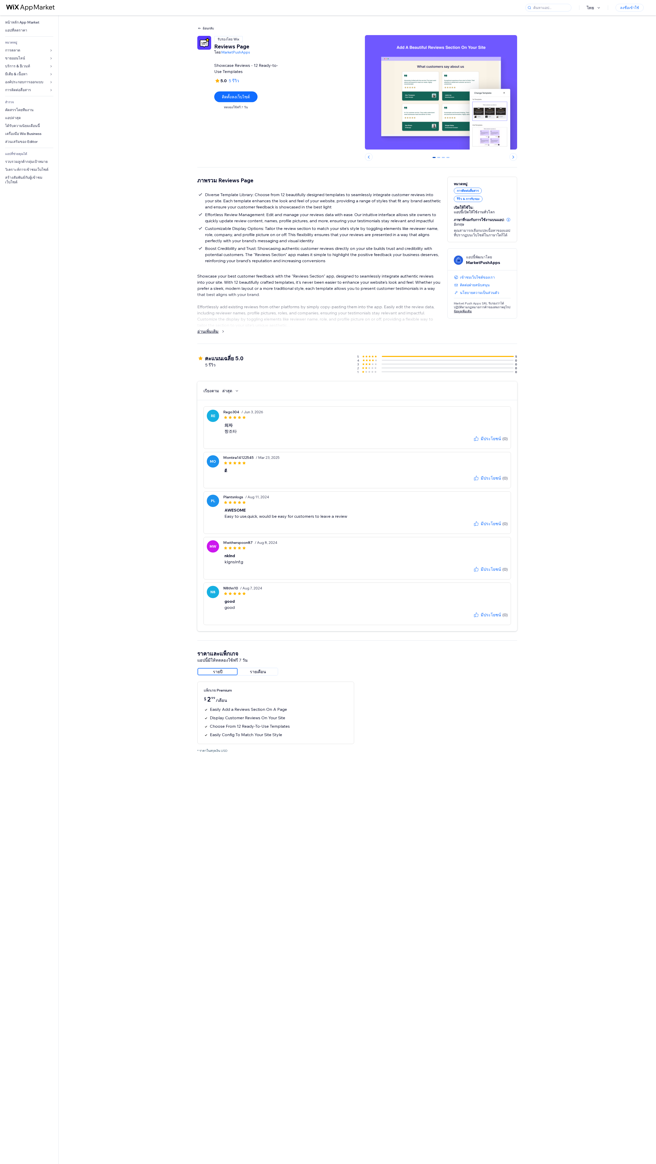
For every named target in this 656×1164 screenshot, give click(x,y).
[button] (508, 219)
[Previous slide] (369, 157)
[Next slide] (513, 157)
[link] (29, 22)
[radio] (218, 671)
